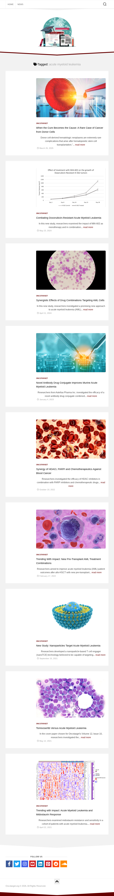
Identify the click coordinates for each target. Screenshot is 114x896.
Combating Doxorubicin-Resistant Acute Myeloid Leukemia (68, 217)
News (20, 4)
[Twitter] (17, 864)
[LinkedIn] (40, 864)
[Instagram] (24, 864)
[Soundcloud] (63, 864)
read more (80, 145)
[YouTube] (32, 864)
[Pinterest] (48, 864)
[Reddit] (56, 864)
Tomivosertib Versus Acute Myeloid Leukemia (61, 728)
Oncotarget (42, 123)
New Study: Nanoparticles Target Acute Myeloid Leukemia (68, 645)
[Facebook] (9, 864)
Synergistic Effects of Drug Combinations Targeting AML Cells (70, 300)
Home (10, 4)
